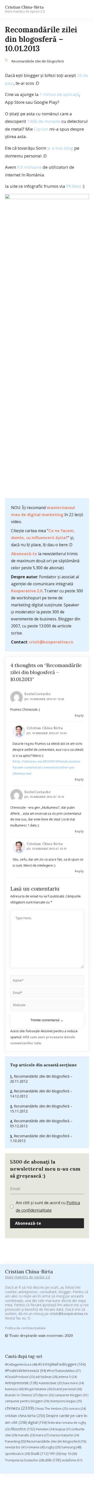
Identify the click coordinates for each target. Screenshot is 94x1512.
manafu (26, 1435)
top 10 (69, 1454)
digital (37, 1422)
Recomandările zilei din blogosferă (38, 61)
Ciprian (41, 129)
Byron (46, 1395)
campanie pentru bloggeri (27, 1401)
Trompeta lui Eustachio (24, 1460)
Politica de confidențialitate (25, 1328)
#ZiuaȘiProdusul (20, 1377)
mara (42, 1435)
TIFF (55, 1454)
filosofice (23, 1429)
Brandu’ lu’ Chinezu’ (21, 1395)
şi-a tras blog (60, 148)
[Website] (47, 1005)
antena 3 (67, 1377)
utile (53, 1460)
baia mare (73, 1383)
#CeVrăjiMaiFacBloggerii (62, 1364)
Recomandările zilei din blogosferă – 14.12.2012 (41, 1093)
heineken (45, 1429)
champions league (66, 1401)
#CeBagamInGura (21, 1364)
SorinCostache (37, 694)
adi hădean (46, 1377)
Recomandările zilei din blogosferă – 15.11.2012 (41, 1108)
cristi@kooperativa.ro (51, 642)
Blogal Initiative (38, 1389)
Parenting (15, 1441)
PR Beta (73, 186)
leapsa (63, 1429)
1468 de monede (43, 121)
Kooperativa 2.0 (26, 591)
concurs (77, 1408)
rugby (53, 1447)
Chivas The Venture (51, 1408)
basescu (14, 1389)
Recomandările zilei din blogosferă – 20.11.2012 (41, 1079)
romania (36, 1447)
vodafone (72, 1460)
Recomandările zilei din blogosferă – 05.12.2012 (41, 1123)
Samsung (71, 1447)
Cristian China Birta (45, 728)
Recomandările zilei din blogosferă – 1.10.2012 (41, 1138)
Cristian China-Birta (25, 9)
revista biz (15, 1447)
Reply (79, 715)
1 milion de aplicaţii (59, 94)
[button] (82, 9)
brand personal (67, 1389)
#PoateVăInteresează (25, 1370)
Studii (40, 1453)
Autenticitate (50, 1383)
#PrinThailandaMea (64, 1371)
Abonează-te (24, 553)
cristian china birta (25, 1415)
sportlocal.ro (17, 1454)
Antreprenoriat (21, 1382)
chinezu (19, 1408)
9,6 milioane (29, 167)
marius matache (64, 1435)
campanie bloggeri (71, 1395)
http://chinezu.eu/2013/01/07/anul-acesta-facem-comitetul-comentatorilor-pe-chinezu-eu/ (47, 767)
